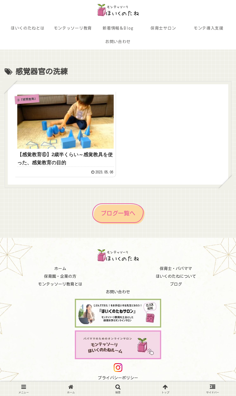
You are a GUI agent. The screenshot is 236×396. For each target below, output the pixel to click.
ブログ (176, 284)
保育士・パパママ (176, 269)
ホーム (60, 269)
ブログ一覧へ (118, 213)
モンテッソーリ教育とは (60, 284)
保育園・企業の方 (60, 276)
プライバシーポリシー (118, 378)
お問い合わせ (118, 292)
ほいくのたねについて (176, 276)
